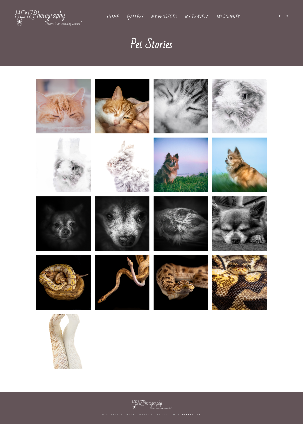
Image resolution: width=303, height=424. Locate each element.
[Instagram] (287, 17)
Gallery (135, 16)
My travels (197, 16)
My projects (164, 16)
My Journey (228, 16)
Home (113, 16)
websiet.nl (191, 414)
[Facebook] (280, 17)
